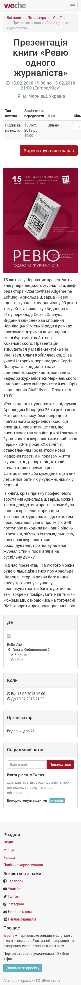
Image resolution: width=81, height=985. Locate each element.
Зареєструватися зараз (49, 150)
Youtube (14, 888)
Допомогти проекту (22, 967)
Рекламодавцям (22, 919)
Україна (59, 17)
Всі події (14, 17)
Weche (8, 935)
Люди (8, 842)
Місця (8, 849)
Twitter (13, 896)
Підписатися (60, 764)
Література (36, 17)
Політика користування (23, 864)
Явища (9, 857)
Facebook (15, 881)
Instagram (15, 904)
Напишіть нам (20, 911)
